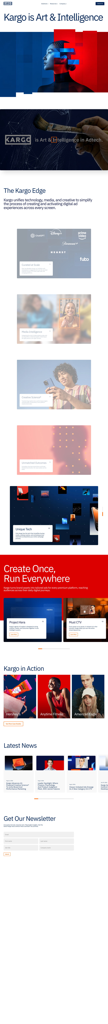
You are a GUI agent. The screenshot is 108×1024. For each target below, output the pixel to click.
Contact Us (100, 3)
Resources (53, 4)
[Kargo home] (8, 3)
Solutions (44, 4)
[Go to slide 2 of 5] (102, 508)
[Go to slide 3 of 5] (102, 509)
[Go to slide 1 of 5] (102, 507)
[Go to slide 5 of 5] (102, 514)
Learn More (14, 634)
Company (62, 4)
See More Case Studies (13, 724)
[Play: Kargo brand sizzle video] (54, 140)
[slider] (54, 648)
